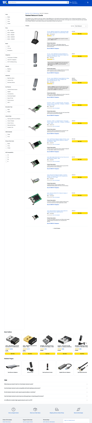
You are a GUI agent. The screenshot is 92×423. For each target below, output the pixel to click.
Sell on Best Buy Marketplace (49, 421)
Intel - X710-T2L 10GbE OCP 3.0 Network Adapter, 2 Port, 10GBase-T (57, 194)
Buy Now (80, 33)
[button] (73, 2)
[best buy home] (5, 2)
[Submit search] (67, 2)
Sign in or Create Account (69, 420)
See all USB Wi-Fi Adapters (53, 48)
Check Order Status (7, 421)
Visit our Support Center (28, 421)
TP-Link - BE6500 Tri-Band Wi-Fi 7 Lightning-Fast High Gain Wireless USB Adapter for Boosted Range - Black (57, 32)
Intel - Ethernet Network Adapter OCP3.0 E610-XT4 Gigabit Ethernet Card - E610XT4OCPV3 (57, 211)
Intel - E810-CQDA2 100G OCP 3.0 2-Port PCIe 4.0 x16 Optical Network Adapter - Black (58, 158)
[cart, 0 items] (87, 2)
